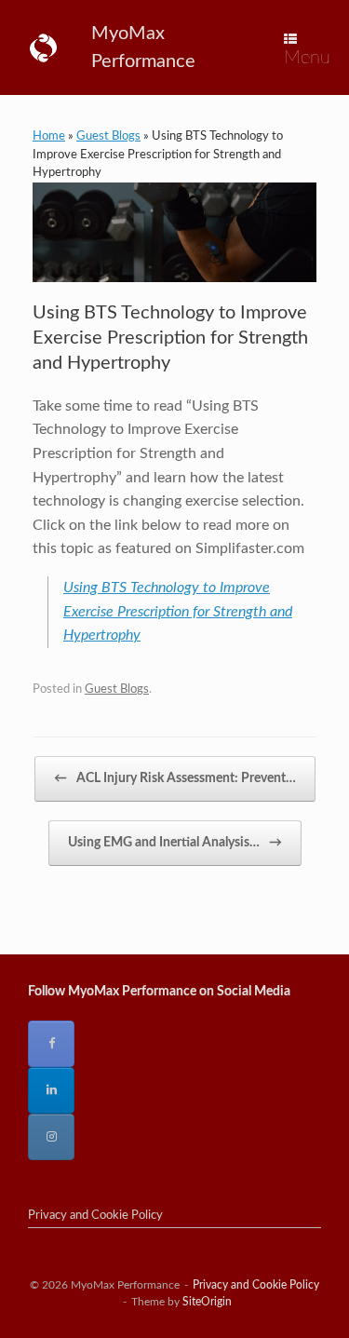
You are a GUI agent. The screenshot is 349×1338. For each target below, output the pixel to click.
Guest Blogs (108, 136)
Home (49, 136)
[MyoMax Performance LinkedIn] (51, 1090)
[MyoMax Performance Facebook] (51, 1043)
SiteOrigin (207, 1302)
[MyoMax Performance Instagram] (51, 1137)
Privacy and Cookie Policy (95, 1216)
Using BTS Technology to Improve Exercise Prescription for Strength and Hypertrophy (177, 611)
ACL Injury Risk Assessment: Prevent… (175, 778)
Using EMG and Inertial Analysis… (175, 842)
